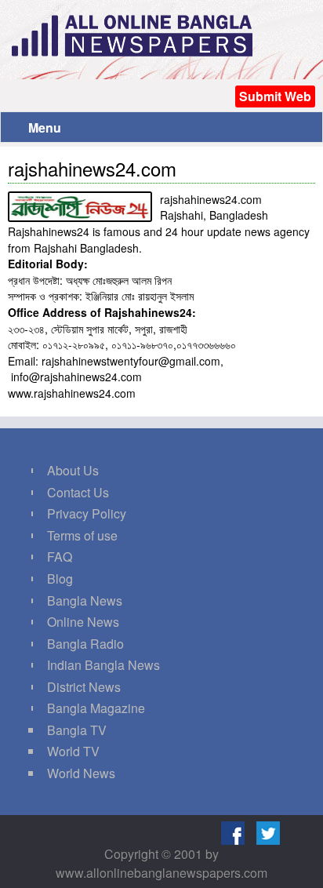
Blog (60, 579)
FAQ (59, 557)
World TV (73, 751)
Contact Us (78, 492)
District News (84, 687)
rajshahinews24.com (92, 168)
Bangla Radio (85, 644)
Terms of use (82, 535)
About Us (73, 470)
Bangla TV (77, 730)
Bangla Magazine (96, 708)
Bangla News (84, 600)
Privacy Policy (86, 513)
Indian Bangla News (103, 665)
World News (81, 773)
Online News (83, 622)
